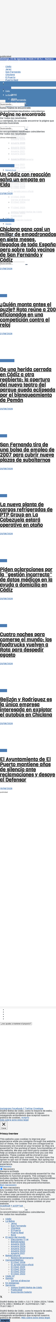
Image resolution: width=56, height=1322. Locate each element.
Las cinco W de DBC (16, 1012)
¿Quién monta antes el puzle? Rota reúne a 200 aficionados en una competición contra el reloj (28, 314)
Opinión (8, 224)
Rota (13, 1235)
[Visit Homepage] (28, 76)
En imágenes (12, 1283)
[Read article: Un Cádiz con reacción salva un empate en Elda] (28, 152)
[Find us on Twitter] (1, 1297)
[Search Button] (26, 264)
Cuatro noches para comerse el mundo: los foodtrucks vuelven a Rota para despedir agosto (26, 644)
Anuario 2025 (18, 135)
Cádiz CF (9, 191)
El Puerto (16, 1230)
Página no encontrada (19, 107)
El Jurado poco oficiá (22, 191)
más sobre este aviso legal (14, 1120)
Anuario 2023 (18, 1248)
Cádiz (8, 1219)
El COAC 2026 (18, 167)
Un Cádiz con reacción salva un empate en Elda (25, 179)
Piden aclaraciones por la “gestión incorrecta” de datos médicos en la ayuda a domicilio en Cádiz (26, 579)
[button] (16, 1023)
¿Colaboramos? (13, 1018)
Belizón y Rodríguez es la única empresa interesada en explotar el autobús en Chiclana (26, 707)
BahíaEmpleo (18, 1241)
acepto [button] (25, 1118)
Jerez (14, 1223)
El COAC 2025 (18, 1267)
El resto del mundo (15, 1237)
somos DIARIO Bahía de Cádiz (26, 1287)
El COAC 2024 (18, 1269)
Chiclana (15, 1228)
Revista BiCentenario (22, 1257)
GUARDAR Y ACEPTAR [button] (11, 1206)
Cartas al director (20, 1280)
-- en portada (7, 165)
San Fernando (18, 1225)
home (3, 107)
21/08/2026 (6, 268)
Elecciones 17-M (19, 1239)
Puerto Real (17, 1232)
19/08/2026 (6, 788)
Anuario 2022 (18, 1251)
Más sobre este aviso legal (35, 1317)
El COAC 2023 (18, 183)
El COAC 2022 (18, 187)
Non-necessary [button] (8, 1185)
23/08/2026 (6, 193)
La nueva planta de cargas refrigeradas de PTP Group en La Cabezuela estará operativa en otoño (26, 514)
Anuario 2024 (18, 139)
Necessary (9, 1169)
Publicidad (11, 1014)
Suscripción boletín (21, 220)
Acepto (5, 1320)
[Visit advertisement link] (7, 91)
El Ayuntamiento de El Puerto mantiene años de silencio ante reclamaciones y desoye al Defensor (27, 769)
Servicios (10, 1285)
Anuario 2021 (18, 1253)
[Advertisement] (28, 27)
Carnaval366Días (14, 1260)
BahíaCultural (10, 170)
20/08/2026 (6, 408)
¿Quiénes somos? (14, 1009)
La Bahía (10, 1221)
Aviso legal (11, 1016)
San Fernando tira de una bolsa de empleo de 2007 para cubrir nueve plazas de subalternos (27, 452)
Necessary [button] (5, 1166)
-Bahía (3, 295)
